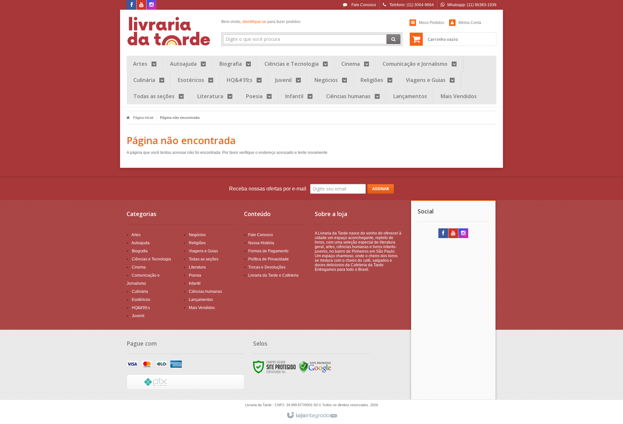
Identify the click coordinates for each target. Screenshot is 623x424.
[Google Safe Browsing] (315, 366)
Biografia (140, 251)
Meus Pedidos (431, 22)
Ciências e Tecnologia (151, 259)
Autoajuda (140, 243)
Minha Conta (469, 22)
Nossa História (261, 243)
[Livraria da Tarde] (169, 31)
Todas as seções (203, 259)
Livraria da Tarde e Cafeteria (273, 275)
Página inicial (143, 118)
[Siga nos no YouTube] (453, 233)
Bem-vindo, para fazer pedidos (260, 21)
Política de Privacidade (268, 259)
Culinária (140, 291)
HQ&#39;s (141, 307)
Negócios (197, 235)
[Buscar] (393, 39)
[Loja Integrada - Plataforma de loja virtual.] (311, 415)
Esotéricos (141, 299)
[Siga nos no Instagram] (151, 5)
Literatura (197, 267)
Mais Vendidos (202, 307)
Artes (135, 235)
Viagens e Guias (203, 251)
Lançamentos (201, 299)
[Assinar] (380, 189)
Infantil (195, 283)
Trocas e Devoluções (267, 267)
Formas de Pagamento (268, 251)
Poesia (195, 275)
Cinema (139, 267)
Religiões (197, 243)
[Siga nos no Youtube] (141, 5)
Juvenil (138, 316)
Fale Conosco (363, 5)
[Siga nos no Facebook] (131, 5)
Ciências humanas (205, 291)
